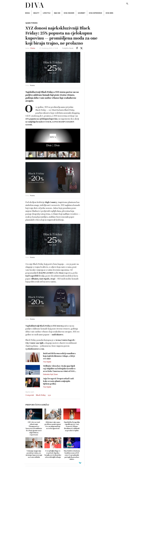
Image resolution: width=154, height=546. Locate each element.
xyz (49, 395)
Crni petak (29, 395)
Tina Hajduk (47, 361)
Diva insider (69, 13)
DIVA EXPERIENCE (95, 13)
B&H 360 (57, 13)
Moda (27, 13)
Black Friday (41, 395)
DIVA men (109, 13)
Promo (32, 48)
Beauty (36, 13)
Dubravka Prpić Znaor (50, 374)
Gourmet (81, 13)
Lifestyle (46, 13)
